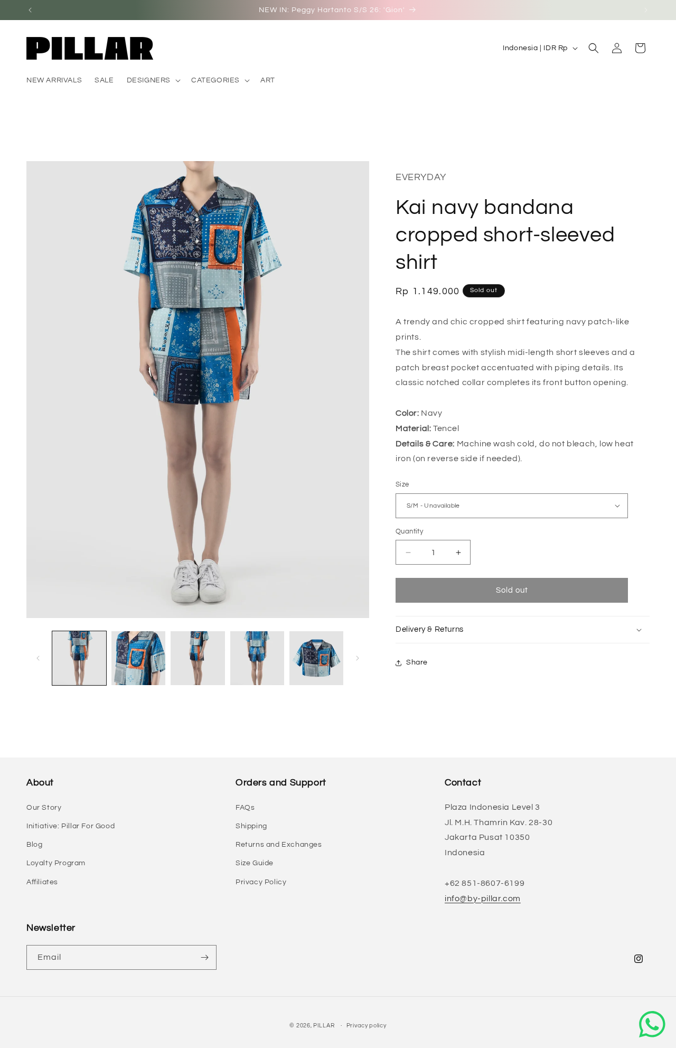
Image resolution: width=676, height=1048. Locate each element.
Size (402, 484)
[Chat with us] (652, 1024)
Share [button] (417, 662)
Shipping (251, 826)
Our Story (43, 807)
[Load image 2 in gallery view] (138, 658)
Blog (34, 844)
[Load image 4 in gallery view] (257, 658)
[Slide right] (357, 658)
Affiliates (42, 882)
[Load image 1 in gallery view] (79, 658)
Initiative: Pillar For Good (70, 826)
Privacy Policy (261, 882)
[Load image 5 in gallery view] (316, 658)
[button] (152, 80)
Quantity (409, 531)
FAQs (245, 807)
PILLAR (323, 1025)
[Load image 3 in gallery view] (197, 658)
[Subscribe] (204, 957)
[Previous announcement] (30, 10)
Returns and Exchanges (279, 844)
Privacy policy (366, 1025)
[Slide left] (38, 658)
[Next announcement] (646, 10)
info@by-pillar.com (483, 898)
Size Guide (255, 863)
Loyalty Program (56, 863)
